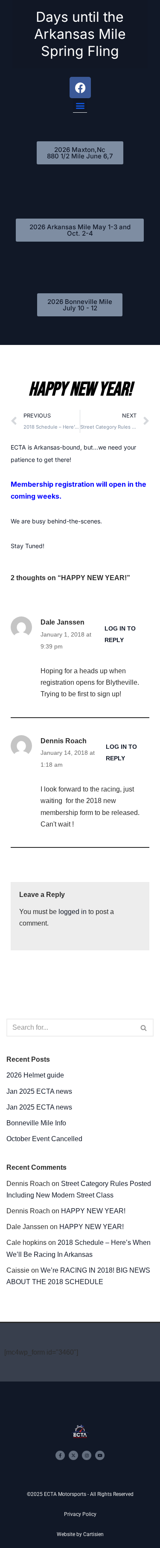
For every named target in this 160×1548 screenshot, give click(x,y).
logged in (72, 911)
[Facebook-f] (60, 1455)
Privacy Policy (80, 1514)
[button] (80, 105)
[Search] (144, 1028)
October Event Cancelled (44, 1138)
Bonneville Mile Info (36, 1123)
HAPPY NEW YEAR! (93, 1211)
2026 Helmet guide (35, 1075)
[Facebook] (80, 87)
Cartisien (93, 1534)
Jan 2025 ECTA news (39, 1091)
